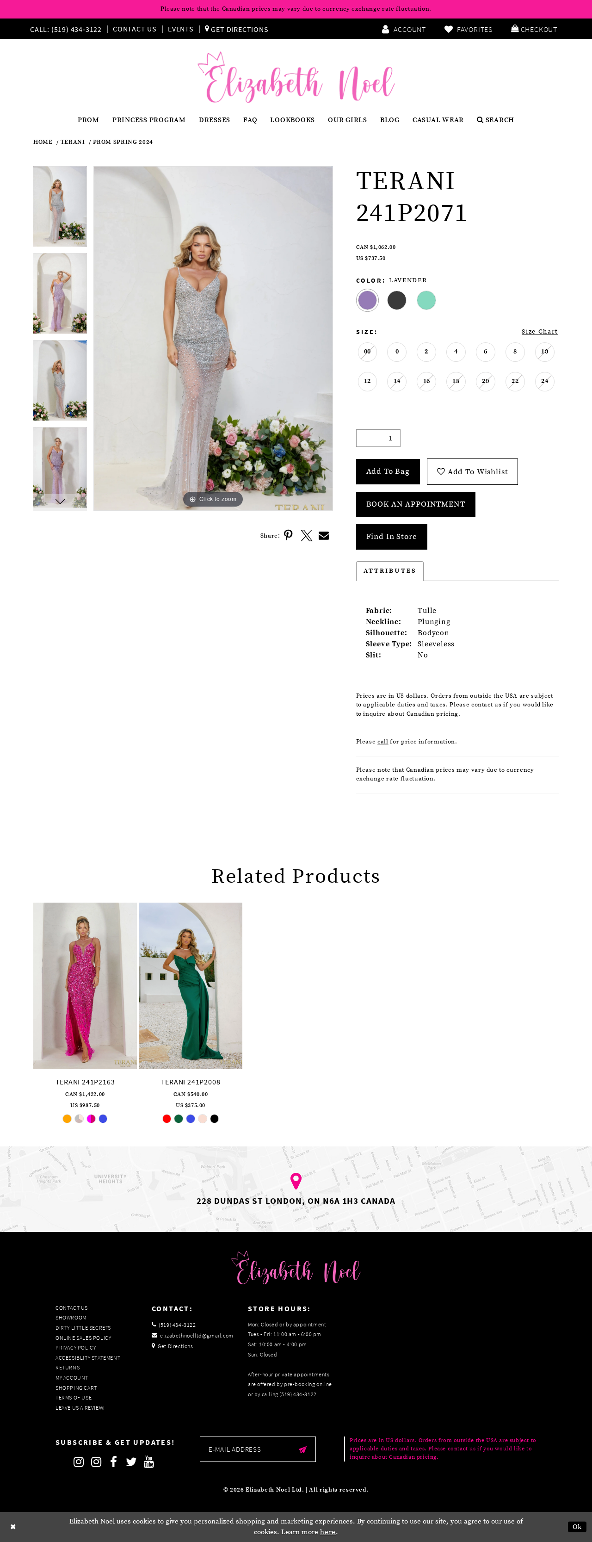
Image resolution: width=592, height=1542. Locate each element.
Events (181, 28)
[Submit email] (303, 1449)
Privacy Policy (76, 1347)
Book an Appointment (415, 504)
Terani (73, 142)
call (382, 741)
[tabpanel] (60, 209)
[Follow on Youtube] (149, 1462)
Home (43, 142)
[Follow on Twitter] (131, 1462)
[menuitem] (68, 29)
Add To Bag (388, 471)
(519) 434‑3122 (298, 1394)
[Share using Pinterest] (289, 536)
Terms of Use (74, 1397)
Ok (577, 1527)
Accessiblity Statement (88, 1357)
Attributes (390, 571)
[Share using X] (306, 536)
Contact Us (135, 28)
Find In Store (391, 537)
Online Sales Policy (83, 1337)
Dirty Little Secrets (83, 1327)
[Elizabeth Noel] (296, 77)
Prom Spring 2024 (123, 142)
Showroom (71, 1317)
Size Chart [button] (540, 332)
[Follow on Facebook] (114, 1462)
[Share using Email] (324, 536)
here (328, 1532)
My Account (72, 1377)
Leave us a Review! (80, 1407)
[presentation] (85, 986)
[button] (534, 29)
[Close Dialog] (13, 1527)
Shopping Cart (76, 1387)
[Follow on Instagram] (78, 1462)
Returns (68, 1367)
